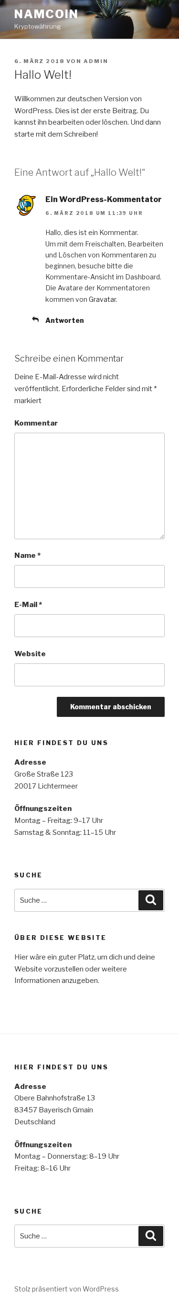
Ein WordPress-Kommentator (103, 199)
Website (30, 654)
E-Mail (28, 604)
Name (27, 555)
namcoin (46, 14)
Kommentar (36, 423)
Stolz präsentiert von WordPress (66, 1289)
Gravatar (102, 299)
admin (96, 61)
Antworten (64, 320)
